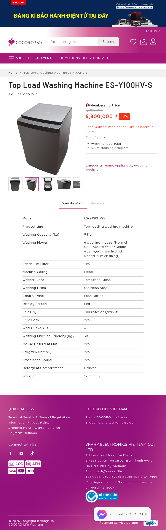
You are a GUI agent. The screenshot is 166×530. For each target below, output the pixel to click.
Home (13, 73)
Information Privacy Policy (29, 422)
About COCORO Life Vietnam (108, 417)
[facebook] (11, 453)
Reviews (97, 203)
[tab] (73, 203)
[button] (15, 184)
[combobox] (72, 41)
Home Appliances (118, 165)
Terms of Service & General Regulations (39, 417)
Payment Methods (22, 433)
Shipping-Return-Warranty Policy (34, 428)
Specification (72, 203)
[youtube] (22, 453)
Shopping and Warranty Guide (109, 422)
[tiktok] (32, 453)
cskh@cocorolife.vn (111, 471)
